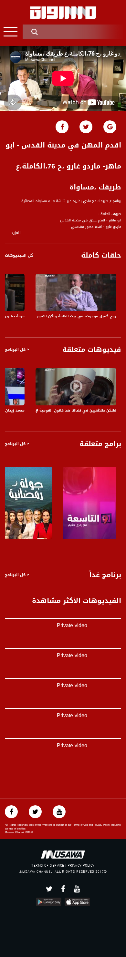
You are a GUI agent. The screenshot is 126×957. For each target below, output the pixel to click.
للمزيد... (14, 233)
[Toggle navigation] (10, 32)
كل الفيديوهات (19, 255)
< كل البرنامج (17, 349)
